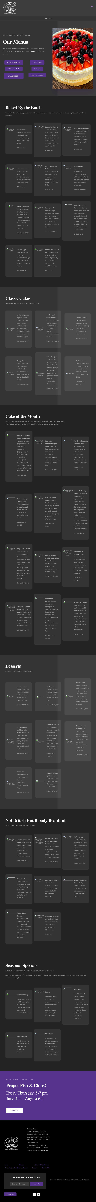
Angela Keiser (74, 1179)
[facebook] (38, 1194)
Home (45, 18)
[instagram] (34, 1194)
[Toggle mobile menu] (92, 7)
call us (32, 51)
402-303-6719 (43, 1150)
